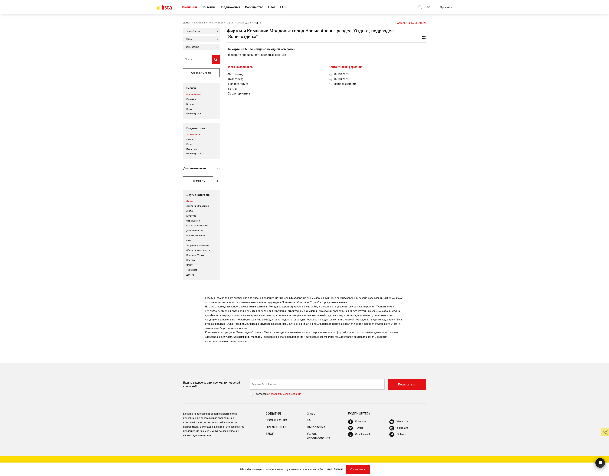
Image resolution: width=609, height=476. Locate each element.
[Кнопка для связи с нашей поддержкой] (600, 463)
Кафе (189, 144)
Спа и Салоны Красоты (198, 225)
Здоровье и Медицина (197, 245)
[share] (605, 432)
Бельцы (190, 104)
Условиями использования (285, 393)
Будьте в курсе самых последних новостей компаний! (211, 384)
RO (428, 7)
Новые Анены (216, 22)
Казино (190, 139)
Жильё (189, 211)
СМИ (188, 240)
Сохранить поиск (201, 72)
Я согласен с (261, 393)
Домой (186, 22)
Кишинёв (191, 99)
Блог (271, 7)
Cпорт (189, 265)
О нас (311, 413)
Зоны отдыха (244, 22)
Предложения (229, 7)
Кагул (189, 109)
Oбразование (193, 220)
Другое (190, 275)
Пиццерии (191, 149)
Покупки (190, 260)
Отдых (230, 22)
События (208, 7)
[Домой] (164, 7)
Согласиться (357, 469)
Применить (198, 180)
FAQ (283, 7)
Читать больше (334, 469)
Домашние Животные (197, 206)
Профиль (446, 7)
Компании (189, 7)
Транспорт (191, 270)
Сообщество (254, 7)
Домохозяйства (194, 230)
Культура (191, 216)
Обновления (316, 427)
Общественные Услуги (198, 250)
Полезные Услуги (195, 255)
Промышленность (195, 235)
